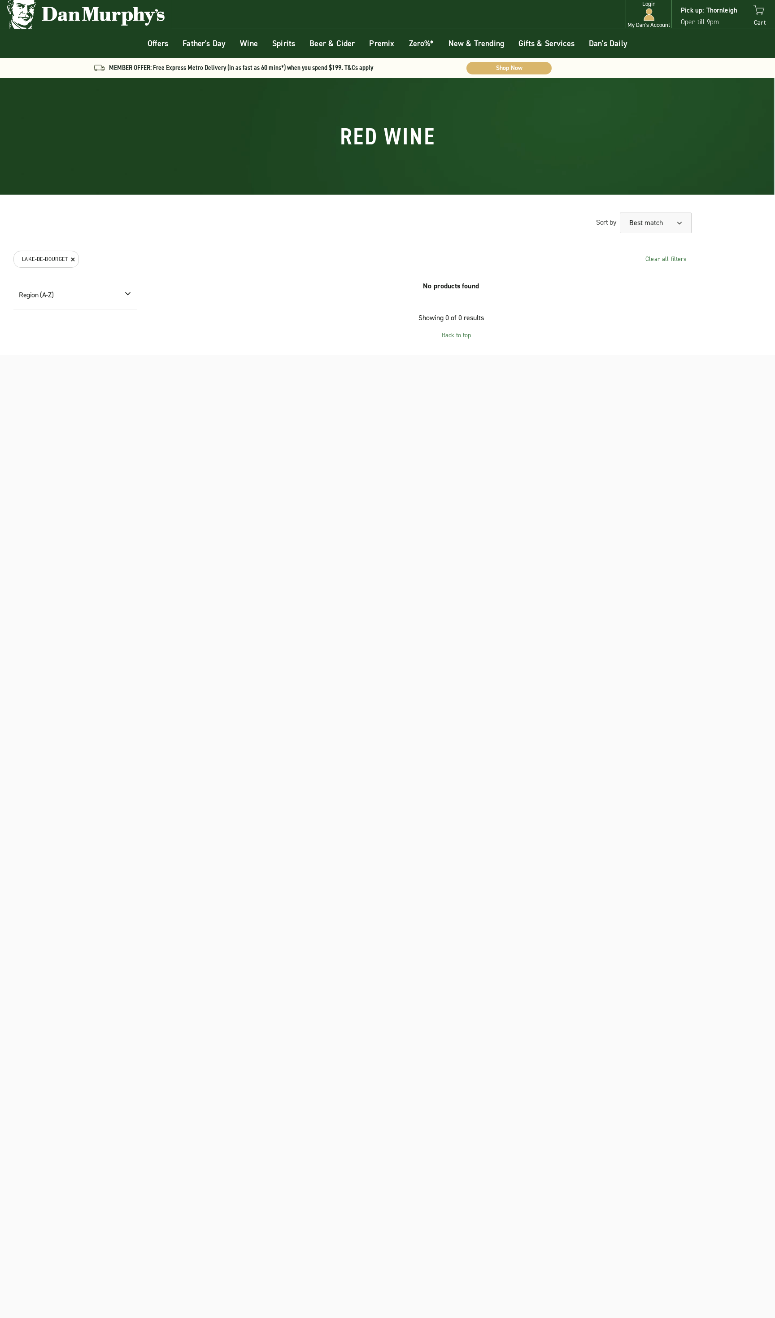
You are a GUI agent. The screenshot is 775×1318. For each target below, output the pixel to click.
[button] (648, 14)
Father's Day (204, 43)
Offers (158, 43)
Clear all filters (666, 259)
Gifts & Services (546, 43)
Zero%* (421, 43)
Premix (381, 43)
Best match (647, 222)
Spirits (283, 43)
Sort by (606, 222)
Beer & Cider (332, 43)
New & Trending (476, 43)
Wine (249, 43)
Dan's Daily (608, 43)
